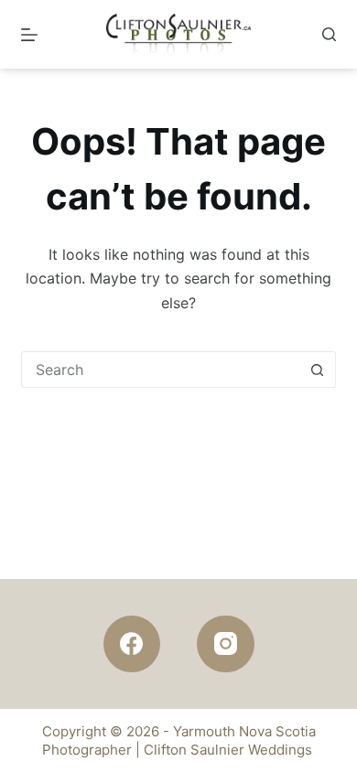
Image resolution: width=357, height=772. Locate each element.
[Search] (329, 34)
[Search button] (317, 369)
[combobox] (160, 369)
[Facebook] (132, 644)
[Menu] (29, 35)
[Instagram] (225, 644)
